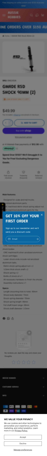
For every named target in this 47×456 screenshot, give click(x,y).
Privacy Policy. (21, 430)
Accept (23, 437)
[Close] (41, 214)
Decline (23, 443)
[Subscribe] (37, 239)
